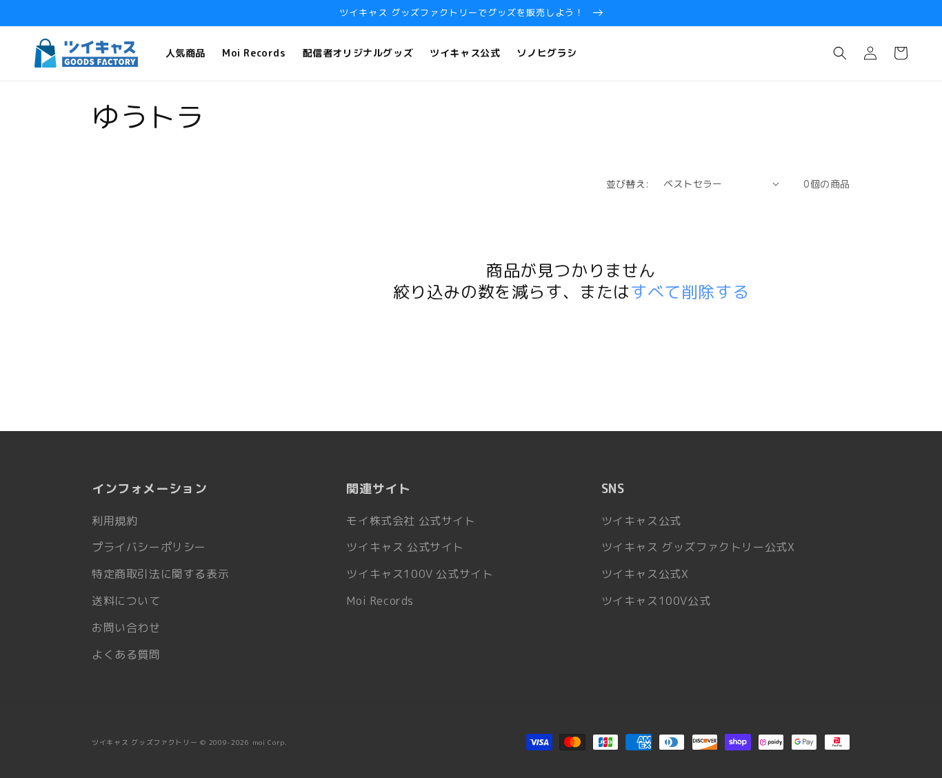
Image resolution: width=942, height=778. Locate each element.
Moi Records (380, 600)
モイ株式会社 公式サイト (410, 520)
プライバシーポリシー (149, 547)
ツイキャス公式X (645, 573)
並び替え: (628, 183)
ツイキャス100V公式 (656, 600)
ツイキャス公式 (641, 520)
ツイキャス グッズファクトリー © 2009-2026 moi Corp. (190, 742)
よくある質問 (126, 654)
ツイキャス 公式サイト (405, 547)
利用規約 (114, 520)
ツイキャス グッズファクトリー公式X (698, 547)
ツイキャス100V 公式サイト (419, 573)
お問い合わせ (126, 627)
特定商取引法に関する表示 (160, 573)
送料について (126, 600)
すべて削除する (689, 292)
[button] (840, 53)
